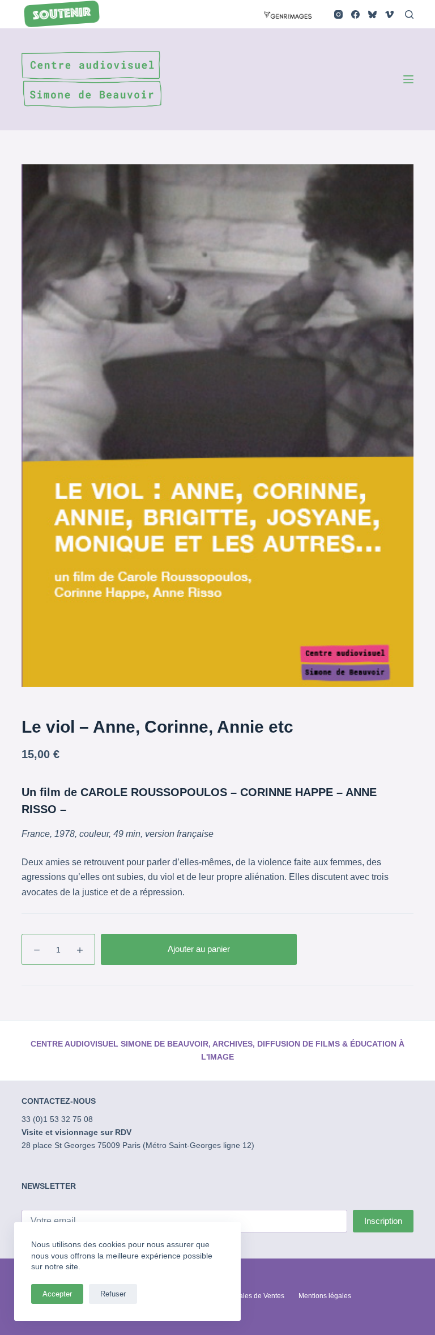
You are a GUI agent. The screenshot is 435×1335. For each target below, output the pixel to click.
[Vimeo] (389, 14)
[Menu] (408, 79)
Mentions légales (324, 1296)
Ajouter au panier (199, 949)
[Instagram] (338, 14)
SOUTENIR (62, 14)
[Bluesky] (372, 14)
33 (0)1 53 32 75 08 (57, 1119)
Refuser (113, 1294)
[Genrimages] (288, 14)
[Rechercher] (409, 14)
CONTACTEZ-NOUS (59, 1101)
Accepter (57, 1294)
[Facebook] (355, 14)
